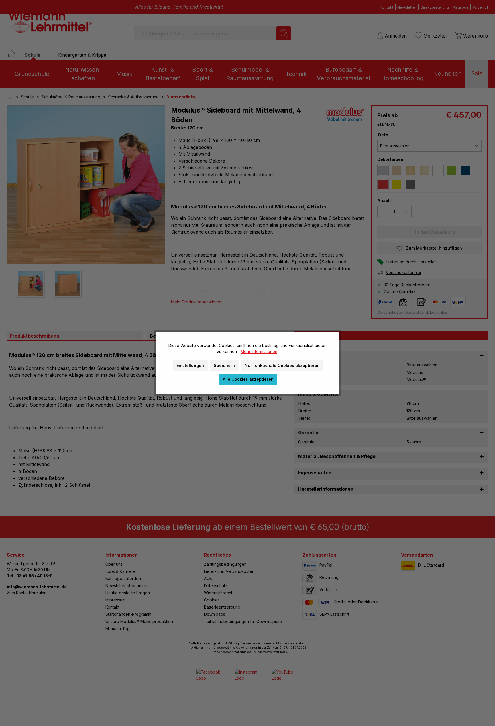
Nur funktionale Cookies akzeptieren (282, 365)
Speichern (224, 365)
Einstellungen (190, 365)
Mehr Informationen (259, 351)
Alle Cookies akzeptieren (248, 379)
